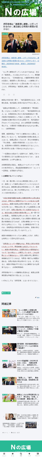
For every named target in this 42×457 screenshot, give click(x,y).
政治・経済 (7, 293)
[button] (38, 324)
